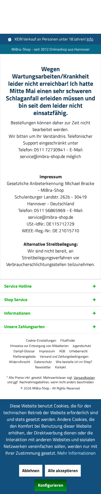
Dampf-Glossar (24, 351)
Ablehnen (30, 470)
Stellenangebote (24, 356)
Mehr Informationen (76, 453)
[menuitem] (41, 340)
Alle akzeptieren (63, 470)
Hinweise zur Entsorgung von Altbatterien (39, 346)
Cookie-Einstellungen (41, 340)
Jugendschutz (82, 346)
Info (90, 39)
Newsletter (43, 367)
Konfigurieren (50, 485)
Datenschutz (43, 362)
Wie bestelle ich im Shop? (74, 362)
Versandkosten (84, 377)
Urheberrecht (78, 351)
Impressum (47, 351)
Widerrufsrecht (19, 362)
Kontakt (60, 367)
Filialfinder (67, 340)
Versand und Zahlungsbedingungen (64, 356)
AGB (62, 351)
